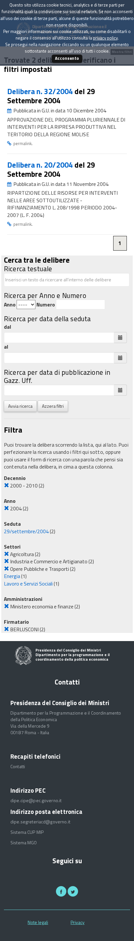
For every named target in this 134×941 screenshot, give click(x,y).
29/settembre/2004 (26, 531)
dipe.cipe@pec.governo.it (35, 800)
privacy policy (105, 38)
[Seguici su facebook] (61, 891)
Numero (45, 304)
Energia (12, 576)
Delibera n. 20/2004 (40, 165)
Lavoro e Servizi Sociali (28, 583)
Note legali (38, 922)
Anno (10, 304)
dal (7, 327)
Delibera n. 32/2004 (40, 91)
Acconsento (67, 58)
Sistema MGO (23, 842)
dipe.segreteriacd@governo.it (40, 821)
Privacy (78, 922)
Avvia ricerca (20, 406)
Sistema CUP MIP (27, 832)
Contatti (17, 766)
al (6, 347)
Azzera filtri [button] (53, 406)
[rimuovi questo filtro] (6, 485)
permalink (22, 143)
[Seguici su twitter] (73, 891)
